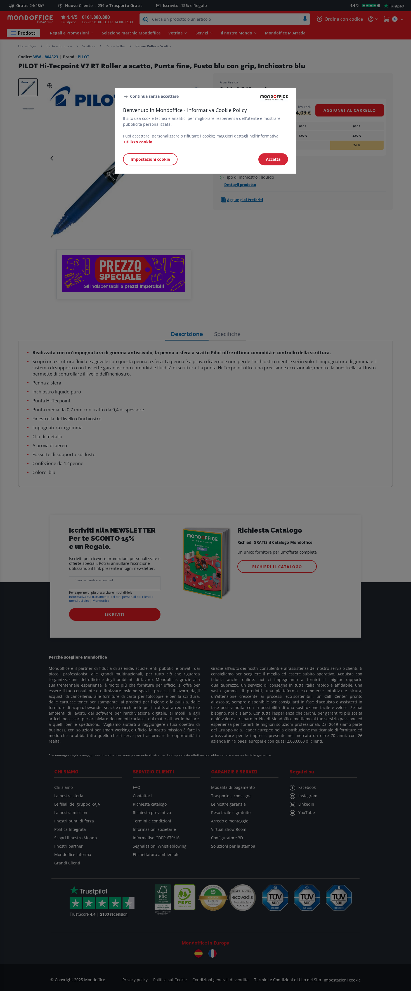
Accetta (273, 159)
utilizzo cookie (138, 141)
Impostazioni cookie (150, 159)
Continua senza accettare (154, 96)
